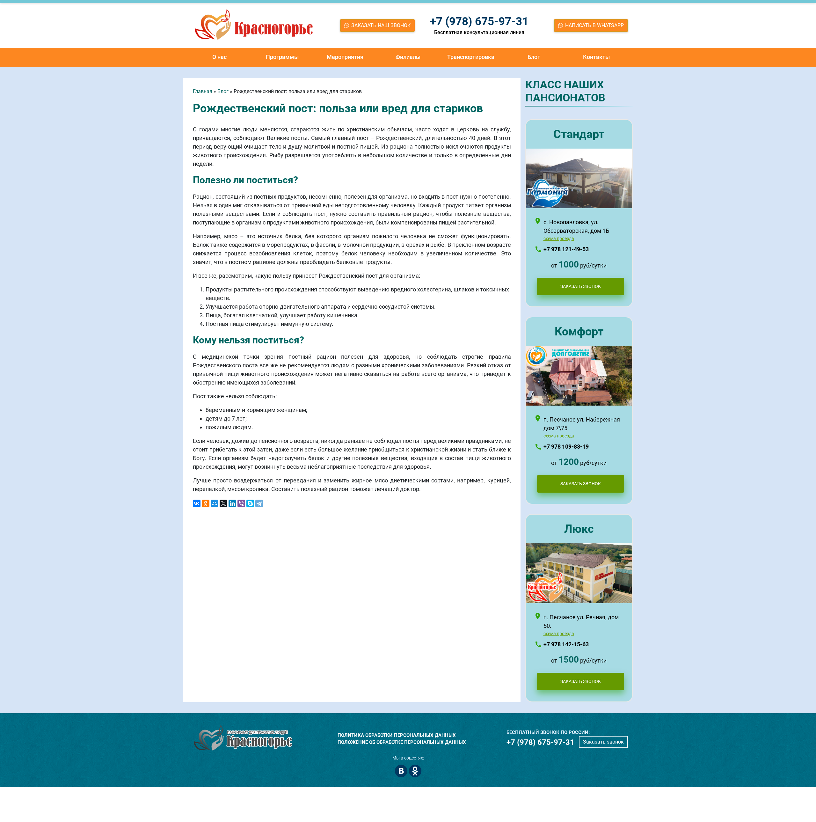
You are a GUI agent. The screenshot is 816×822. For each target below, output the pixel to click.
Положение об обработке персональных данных (402, 742)
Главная (202, 91)
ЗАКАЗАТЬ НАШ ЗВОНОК (381, 25)
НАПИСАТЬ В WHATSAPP (594, 25)
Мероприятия (345, 57)
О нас (219, 57)
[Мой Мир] (214, 503)
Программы (282, 57)
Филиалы (408, 57)
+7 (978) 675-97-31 (479, 21)
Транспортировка (470, 57)
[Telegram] (259, 503)
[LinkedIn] (232, 503)
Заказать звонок (603, 742)
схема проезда (558, 238)
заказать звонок (580, 286)
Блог (534, 57)
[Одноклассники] (205, 503)
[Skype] (250, 503)
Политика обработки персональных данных (397, 735)
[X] (223, 503)
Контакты (596, 57)
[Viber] (241, 503)
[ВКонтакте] (196, 503)
